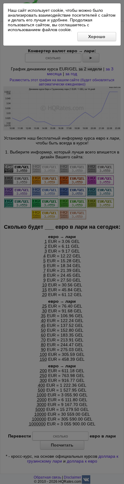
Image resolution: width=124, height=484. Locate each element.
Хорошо (96, 36)
